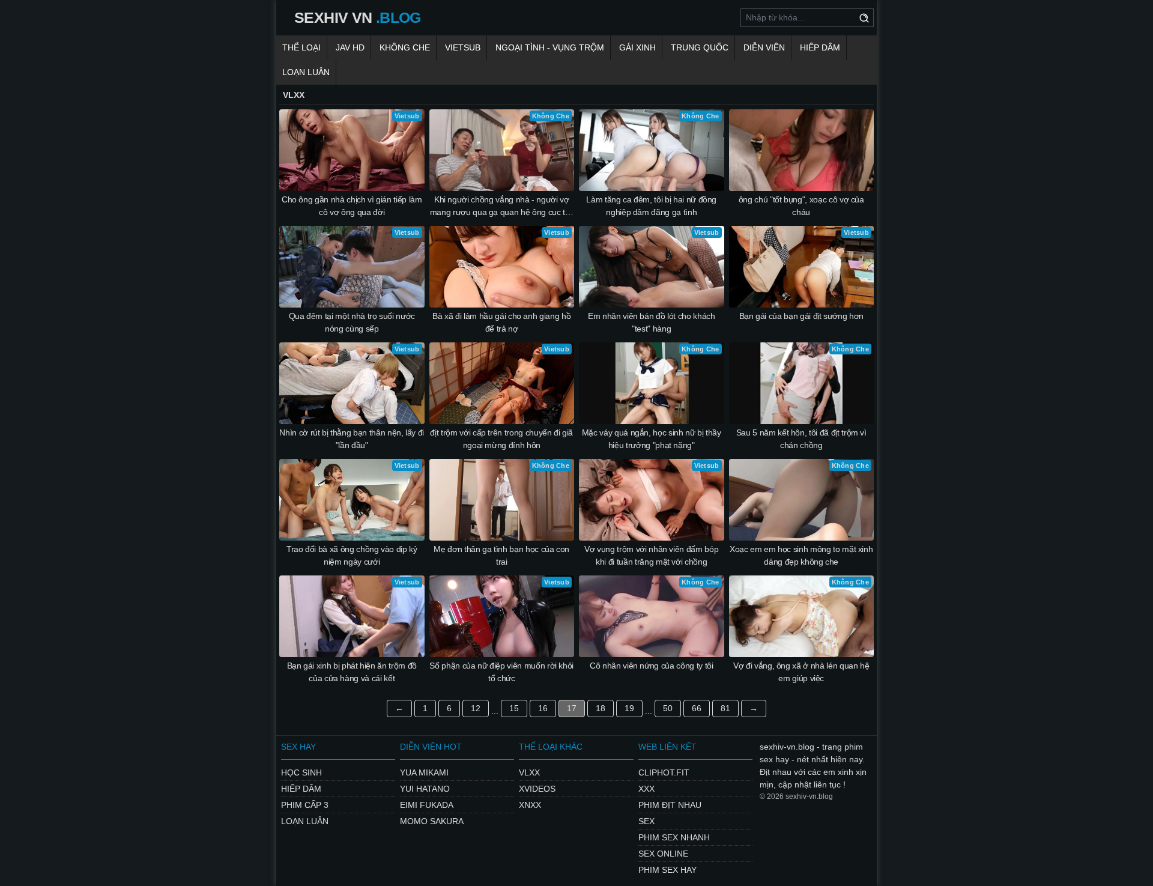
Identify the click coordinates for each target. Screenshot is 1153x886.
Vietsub (462, 47)
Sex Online (663, 853)
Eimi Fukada (426, 805)
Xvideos (537, 788)
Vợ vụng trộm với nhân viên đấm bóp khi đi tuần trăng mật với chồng (651, 555)
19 (629, 708)
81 (725, 708)
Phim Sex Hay (667, 870)
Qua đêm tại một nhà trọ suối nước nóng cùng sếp (352, 322)
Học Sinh (301, 772)
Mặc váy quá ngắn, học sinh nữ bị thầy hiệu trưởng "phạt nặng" (651, 439)
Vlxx (529, 772)
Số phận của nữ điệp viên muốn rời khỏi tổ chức (501, 672)
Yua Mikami (424, 772)
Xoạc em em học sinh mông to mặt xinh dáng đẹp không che (801, 555)
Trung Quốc (699, 47)
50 (668, 708)
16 (543, 708)
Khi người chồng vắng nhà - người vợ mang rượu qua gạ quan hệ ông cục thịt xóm (501, 207)
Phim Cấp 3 (304, 805)
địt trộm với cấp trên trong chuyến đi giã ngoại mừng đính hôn (501, 439)
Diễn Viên (764, 47)
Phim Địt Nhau (669, 805)
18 (600, 708)
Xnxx (530, 805)
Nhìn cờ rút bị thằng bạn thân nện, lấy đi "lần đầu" (351, 439)
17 (571, 708)
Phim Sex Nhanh (674, 837)
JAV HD (350, 47)
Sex (646, 821)
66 (696, 708)
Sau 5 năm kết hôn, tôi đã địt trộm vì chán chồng (801, 439)
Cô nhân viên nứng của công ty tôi (651, 665)
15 (514, 708)
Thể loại (301, 47)
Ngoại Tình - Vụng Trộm (549, 47)
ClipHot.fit (663, 772)
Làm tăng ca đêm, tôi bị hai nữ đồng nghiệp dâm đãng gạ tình (651, 206)
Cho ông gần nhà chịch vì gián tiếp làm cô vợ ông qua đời (352, 206)
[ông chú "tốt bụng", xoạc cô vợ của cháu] (801, 150)
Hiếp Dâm (820, 47)
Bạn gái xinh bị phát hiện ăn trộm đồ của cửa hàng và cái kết (352, 672)
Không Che (405, 47)
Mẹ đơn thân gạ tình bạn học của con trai (501, 555)
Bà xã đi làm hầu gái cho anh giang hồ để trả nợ (501, 322)
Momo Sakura (432, 821)
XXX (646, 788)
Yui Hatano (425, 788)
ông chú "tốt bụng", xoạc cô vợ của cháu (801, 206)
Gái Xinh (637, 47)
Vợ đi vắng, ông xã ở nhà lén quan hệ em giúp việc (801, 672)
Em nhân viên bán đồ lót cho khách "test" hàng (651, 322)
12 (475, 708)
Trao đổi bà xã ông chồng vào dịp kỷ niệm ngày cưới (351, 555)
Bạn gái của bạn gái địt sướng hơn (801, 316)
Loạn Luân (306, 72)
